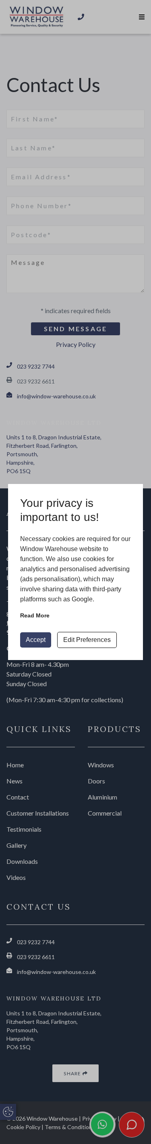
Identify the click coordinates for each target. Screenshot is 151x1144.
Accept (36, 639)
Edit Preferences (87, 639)
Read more (35, 615)
